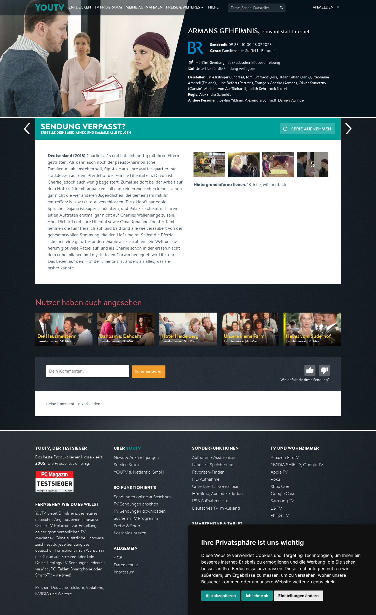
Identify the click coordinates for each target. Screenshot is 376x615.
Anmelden (323, 8)
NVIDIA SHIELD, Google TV (297, 465)
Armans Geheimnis (223, 31)
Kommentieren (149, 372)
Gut (309, 370)
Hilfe (213, 8)
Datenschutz (126, 565)
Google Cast (283, 493)
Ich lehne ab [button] (257, 595)
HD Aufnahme (205, 479)
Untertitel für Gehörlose (215, 486)
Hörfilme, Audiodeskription (217, 493)
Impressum (124, 572)
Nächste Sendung (346, 128)
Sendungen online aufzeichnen (143, 497)
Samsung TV (282, 501)
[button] (338, 7)
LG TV (276, 508)
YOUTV (49, 7)
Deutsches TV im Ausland (216, 508)
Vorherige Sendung (29, 128)
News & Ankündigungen (136, 457)
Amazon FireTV (285, 457)
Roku (275, 479)
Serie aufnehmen (311, 129)
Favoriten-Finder (208, 472)
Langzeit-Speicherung (212, 465)
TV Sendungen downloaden (140, 511)
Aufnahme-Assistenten (213, 457)
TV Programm (108, 8)
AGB (118, 558)
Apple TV (279, 472)
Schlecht (324, 370)
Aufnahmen (144, 8)
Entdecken (80, 8)
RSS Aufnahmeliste (210, 501)
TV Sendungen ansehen (136, 504)
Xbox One (280, 486)
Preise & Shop (127, 526)
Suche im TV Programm (136, 518)
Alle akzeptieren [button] (221, 595)
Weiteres (183, 8)
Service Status (127, 465)
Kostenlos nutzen (130, 533)
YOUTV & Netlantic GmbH (139, 472)
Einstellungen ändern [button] (298, 595)
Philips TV (280, 515)
